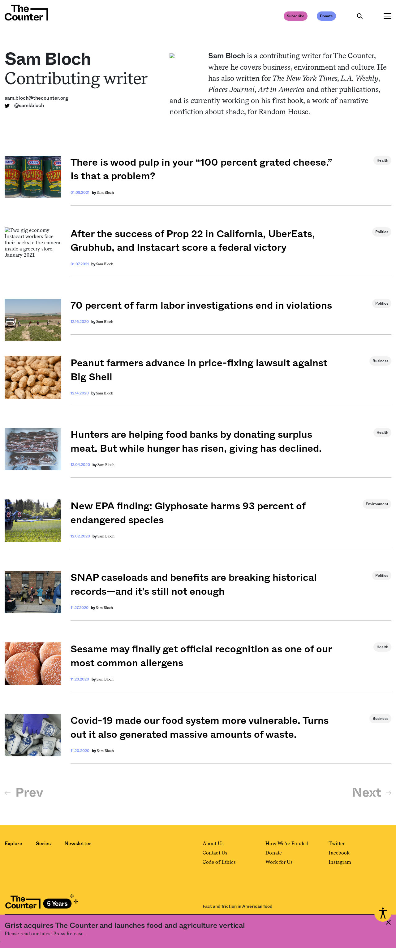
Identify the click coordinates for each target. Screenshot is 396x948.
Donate (326, 16)
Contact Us (215, 853)
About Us (213, 843)
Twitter (337, 843)
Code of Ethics (219, 862)
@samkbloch (29, 105)
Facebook (339, 853)
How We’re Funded (286, 843)
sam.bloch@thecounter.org (36, 98)
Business (380, 361)
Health (382, 160)
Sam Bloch (105, 192)
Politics (381, 232)
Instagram (340, 862)
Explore (13, 843)
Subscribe (295, 16)
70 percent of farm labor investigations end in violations (201, 306)
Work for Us (279, 862)
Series (43, 843)
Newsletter (77, 843)
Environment (377, 504)
